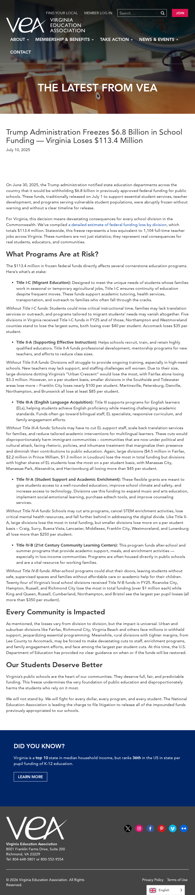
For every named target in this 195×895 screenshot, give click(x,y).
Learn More (30, 776)
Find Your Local (62, 13)
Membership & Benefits (63, 39)
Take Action (115, 39)
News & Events (157, 39)
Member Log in (98, 13)
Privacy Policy (153, 879)
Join (180, 13)
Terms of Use (177, 879)
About (18, 39)
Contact (20, 52)
